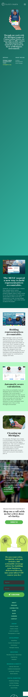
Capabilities (14, 608)
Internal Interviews (14, 666)
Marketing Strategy (14, 680)
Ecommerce (14, 645)
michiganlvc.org (7, 64)
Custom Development (14, 643)
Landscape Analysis (14, 671)
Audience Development (14, 669)
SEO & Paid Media (14, 685)
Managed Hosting (14, 647)
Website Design (14, 626)
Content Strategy (14, 683)
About (14, 602)
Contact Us (14, 522)
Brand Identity (14, 673)
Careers (14, 616)
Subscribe (15, 595)
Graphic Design (14, 628)
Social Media (14, 687)
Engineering (14, 657)
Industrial (14, 659)
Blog (14, 613)
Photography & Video (14, 633)
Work (14, 611)
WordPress (14, 640)
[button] (25, 4)
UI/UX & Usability (14, 631)
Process (14, 605)
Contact (14, 619)
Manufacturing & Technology (14, 654)
